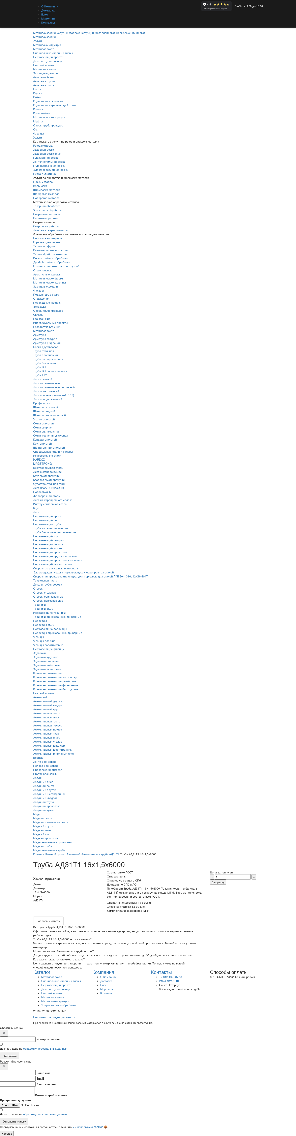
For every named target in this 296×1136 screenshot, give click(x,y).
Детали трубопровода (47, 584)
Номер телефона (48, 1039)
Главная (38, 854)
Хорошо (7, 1133)
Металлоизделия (44, 69)
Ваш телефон (46, 1084)
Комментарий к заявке (51, 1095)
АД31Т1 (114, 854)
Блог (44, 14)
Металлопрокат (43, 331)
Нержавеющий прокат (47, 516)
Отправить (10, 1056)
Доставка (48, 10)
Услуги (37, 137)
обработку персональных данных (45, 1048)
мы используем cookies (87, 1127)
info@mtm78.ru (169, 981)
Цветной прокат (43, 693)
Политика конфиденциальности (54, 1017)
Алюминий (73, 854)
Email (40, 1078)
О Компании (49, 6)
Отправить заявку (14, 1121)
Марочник (48, 18)
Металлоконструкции (55, 1001)
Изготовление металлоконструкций (56, 266)
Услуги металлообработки (58, 1005)
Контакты (48, 22)
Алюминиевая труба (94, 854)
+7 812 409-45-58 (170, 977)
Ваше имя (43, 1073)
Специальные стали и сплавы (53, 451)
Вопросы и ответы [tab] (48, 921)
